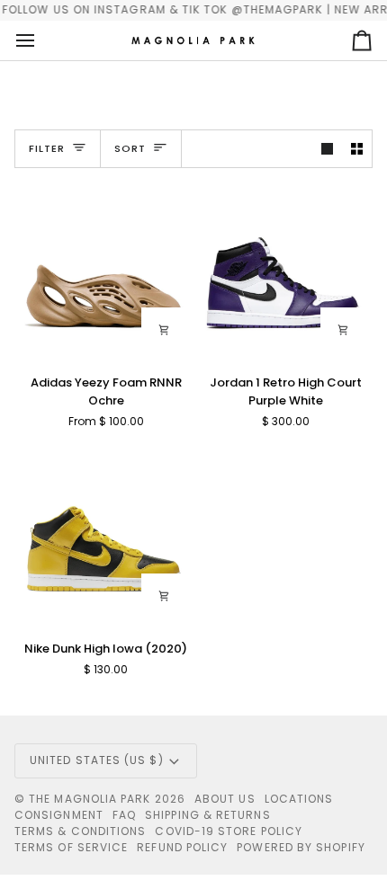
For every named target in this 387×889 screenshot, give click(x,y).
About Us (225, 798)
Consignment (59, 814)
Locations (299, 798)
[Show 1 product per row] (327, 148)
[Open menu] (41, 40)
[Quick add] (163, 329)
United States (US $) (97, 760)
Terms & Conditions (80, 831)
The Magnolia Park (89, 798)
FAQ (124, 814)
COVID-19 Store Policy (228, 831)
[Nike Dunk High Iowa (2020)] (104, 536)
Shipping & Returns (207, 814)
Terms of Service (71, 847)
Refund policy (182, 847)
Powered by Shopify (300, 847)
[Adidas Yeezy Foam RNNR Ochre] (104, 271)
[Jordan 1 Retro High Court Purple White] (284, 271)
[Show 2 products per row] (357, 148)
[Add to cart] (342, 329)
